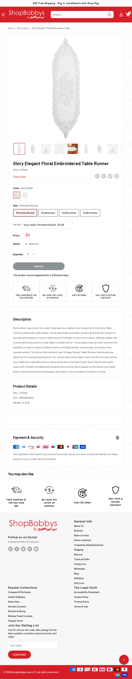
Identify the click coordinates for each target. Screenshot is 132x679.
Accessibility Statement (86, 592)
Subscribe (19, 654)
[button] (128, 14)
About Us (79, 525)
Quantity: (18, 254)
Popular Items (15, 620)
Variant (17, 224)
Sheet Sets (14, 601)
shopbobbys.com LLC (24, 672)
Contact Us (80, 564)
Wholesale (79, 568)
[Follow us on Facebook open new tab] (16, 549)
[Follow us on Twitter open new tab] (23, 549)
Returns (78, 554)
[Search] (110, 14)
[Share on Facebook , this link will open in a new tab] (97, 176)
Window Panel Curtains (20, 616)
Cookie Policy (81, 596)
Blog (76, 573)
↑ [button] (124, 660)
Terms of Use (81, 606)
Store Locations (82, 540)
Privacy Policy (81, 601)
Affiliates (79, 578)
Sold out (38, 266)
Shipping (78, 549)
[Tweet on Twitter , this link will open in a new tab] (110, 176)
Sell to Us (79, 583)
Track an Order (82, 559)
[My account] (121, 14)
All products (23, 28)
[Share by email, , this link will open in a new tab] (116, 176)
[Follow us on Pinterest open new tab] (29, 549)
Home (11, 28)
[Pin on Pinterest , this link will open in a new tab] (103, 176)
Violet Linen (19, 177)
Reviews (78, 530)
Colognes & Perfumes (19, 592)
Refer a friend (81, 535)
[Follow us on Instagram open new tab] (10, 549)
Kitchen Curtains (17, 606)
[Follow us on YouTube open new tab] (36, 549)
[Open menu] (3, 14)
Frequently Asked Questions (88, 544)
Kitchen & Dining (16, 611)
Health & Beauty (16, 596)
